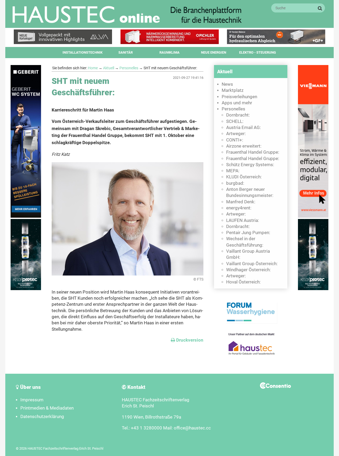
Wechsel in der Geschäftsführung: (244, 241)
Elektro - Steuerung (257, 52)
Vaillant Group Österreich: (252, 263)
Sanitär (125, 52)
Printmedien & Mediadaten (47, 408)
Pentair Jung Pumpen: (248, 232)
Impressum (31, 399)
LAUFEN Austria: (242, 220)
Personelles (128, 68)
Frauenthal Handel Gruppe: (252, 152)
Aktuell (108, 68)
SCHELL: (234, 121)
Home (93, 68)
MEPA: (232, 170)
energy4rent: (238, 207)
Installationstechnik (82, 52)
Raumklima (169, 52)
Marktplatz (232, 90)
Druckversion (187, 340)
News (227, 84)
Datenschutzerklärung (42, 416)
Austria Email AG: (243, 127)
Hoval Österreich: (243, 282)
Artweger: (236, 133)
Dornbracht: (238, 115)
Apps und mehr (237, 102)
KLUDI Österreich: (244, 176)
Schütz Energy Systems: (250, 164)
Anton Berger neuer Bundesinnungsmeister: (249, 192)
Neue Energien (213, 52)
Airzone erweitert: (243, 146)
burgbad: (235, 183)
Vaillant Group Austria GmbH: (248, 254)
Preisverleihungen (239, 96)
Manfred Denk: (240, 201)
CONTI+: (234, 140)
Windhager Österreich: (248, 269)
